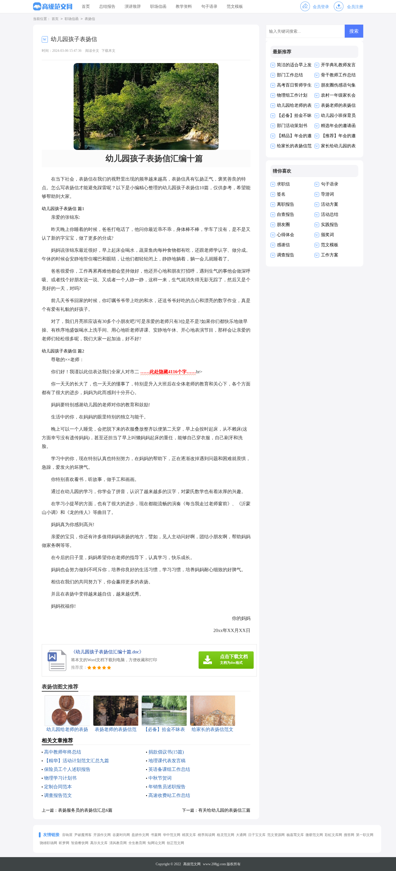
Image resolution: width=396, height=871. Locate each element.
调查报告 (285, 255)
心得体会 (285, 234)
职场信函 (158, 6)
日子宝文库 (257, 835)
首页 (86, 6)
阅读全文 (92, 51)
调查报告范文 (58, 795)
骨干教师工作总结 (338, 75)
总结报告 (107, 6)
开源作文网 (102, 835)
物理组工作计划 (292, 95)
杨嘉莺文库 (295, 835)
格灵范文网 (225, 835)
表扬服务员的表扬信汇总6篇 (85, 810)
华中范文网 (171, 835)
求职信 (283, 184)
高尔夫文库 (99, 843)
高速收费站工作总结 (169, 795)
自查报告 (285, 214)
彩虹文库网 (333, 835)
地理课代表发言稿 (167, 760)
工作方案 (329, 255)
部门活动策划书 (292, 125)
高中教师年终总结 (62, 751)
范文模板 (235, 6)
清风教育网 (118, 843)
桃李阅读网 (206, 835)
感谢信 (283, 244)
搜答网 (349, 835)
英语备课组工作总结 (169, 769)
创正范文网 (175, 843)
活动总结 (329, 214)
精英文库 (189, 835)
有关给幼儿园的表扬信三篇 (224, 810)
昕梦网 (64, 843)
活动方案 (329, 204)
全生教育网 (137, 843)
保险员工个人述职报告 (67, 769)
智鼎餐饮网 (79, 843)
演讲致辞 (133, 6)
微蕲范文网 (314, 835)
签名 (281, 194)
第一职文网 (364, 835)
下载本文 (108, 51)
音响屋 (67, 835)
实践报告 (329, 224)
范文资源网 (276, 835)
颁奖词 (327, 234)
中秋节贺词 (160, 778)
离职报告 (285, 204)
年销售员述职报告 (167, 786)
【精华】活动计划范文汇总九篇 (76, 760)
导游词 (327, 194)
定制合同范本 (58, 786)
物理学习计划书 (60, 778)
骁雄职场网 (48, 843)
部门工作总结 (290, 75)
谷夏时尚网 (121, 835)
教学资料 (184, 6)
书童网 (156, 835)
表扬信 (90, 19)
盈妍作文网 (140, 835)
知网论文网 (156, 843)
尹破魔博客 (83, 835)
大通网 (241, 835)
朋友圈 (283, 224)
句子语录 (209, 6)
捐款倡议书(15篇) (166, 751)
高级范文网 (192, 864)
